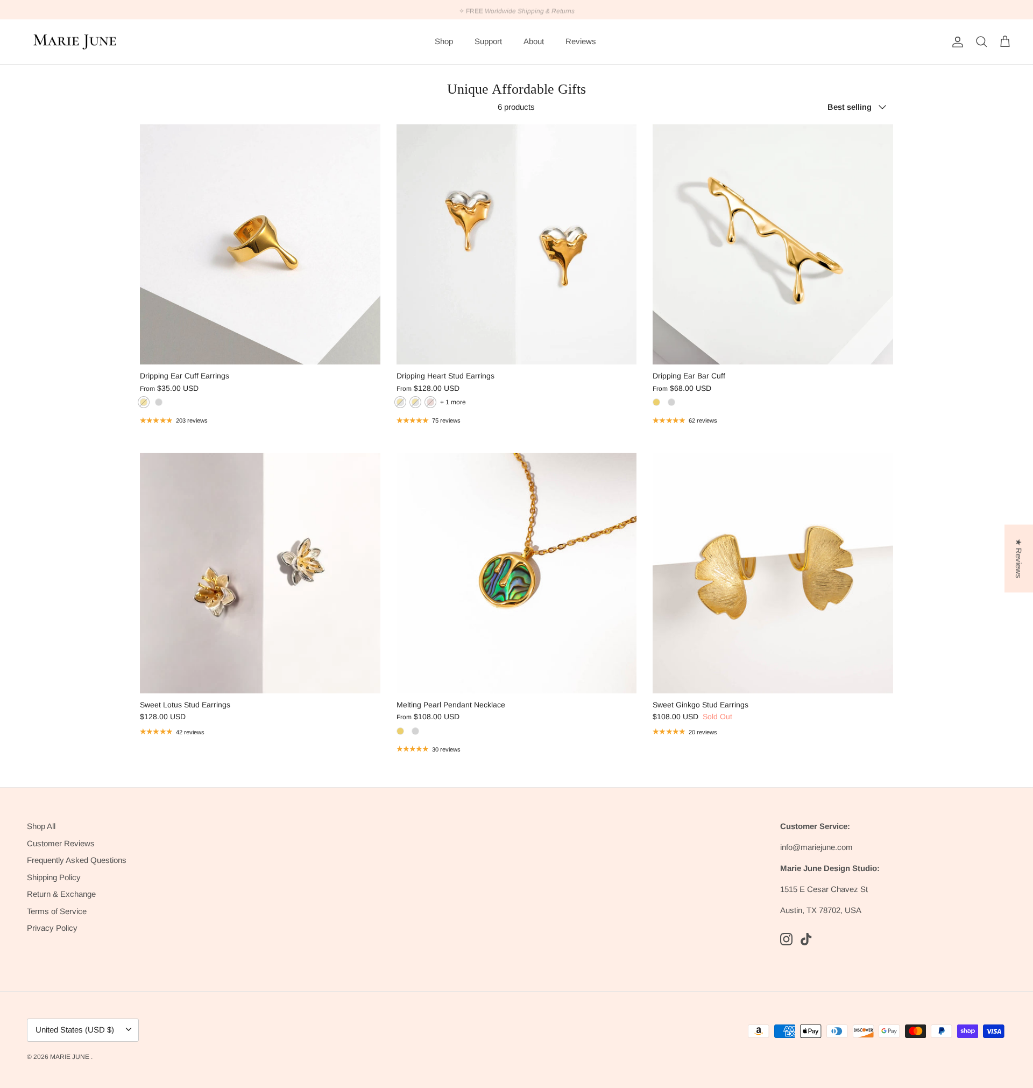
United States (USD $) (75, 1029)
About (533, 41)
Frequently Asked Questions (76, 860)
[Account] (955, 42)
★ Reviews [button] (1018, 558)
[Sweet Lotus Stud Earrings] (260, 573)
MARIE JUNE (70, 1057)
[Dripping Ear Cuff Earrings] (260, 244)
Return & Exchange (61, 894)
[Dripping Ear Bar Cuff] (773, 244)
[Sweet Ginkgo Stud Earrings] (773, 573)
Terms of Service (57, 911)
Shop (444, 41)
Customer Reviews (61, 843)
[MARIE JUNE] (75, 42)
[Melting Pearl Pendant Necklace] (517, 573)
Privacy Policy (52, 927)
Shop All (41, 826)
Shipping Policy (54, 877)
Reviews (580, 41)
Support (488, 41)
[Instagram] (786, 939)
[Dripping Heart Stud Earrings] (517, 244)
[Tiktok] (806, 939)
